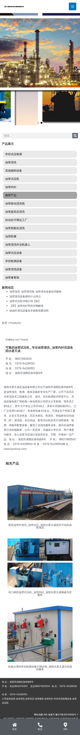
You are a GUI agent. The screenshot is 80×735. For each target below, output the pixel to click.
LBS (65, 729)
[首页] (14, 724)
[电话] (40, 724)
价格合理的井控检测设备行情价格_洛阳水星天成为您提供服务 (40, 668)
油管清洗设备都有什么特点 (25, 296)
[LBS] (65, 724)
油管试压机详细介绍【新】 (25, 301)
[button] (4, 69)
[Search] (75, 135)
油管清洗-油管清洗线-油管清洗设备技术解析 (35, 291)
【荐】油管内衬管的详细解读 (26, 306)
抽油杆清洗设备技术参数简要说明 (29, 310)
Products (15, 323)
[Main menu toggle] (72, 6)
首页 (4, 323)
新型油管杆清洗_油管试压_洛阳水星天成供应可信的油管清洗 (40, 526)
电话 (40, 729)
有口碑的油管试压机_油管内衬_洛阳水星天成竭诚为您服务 (40, 594)
